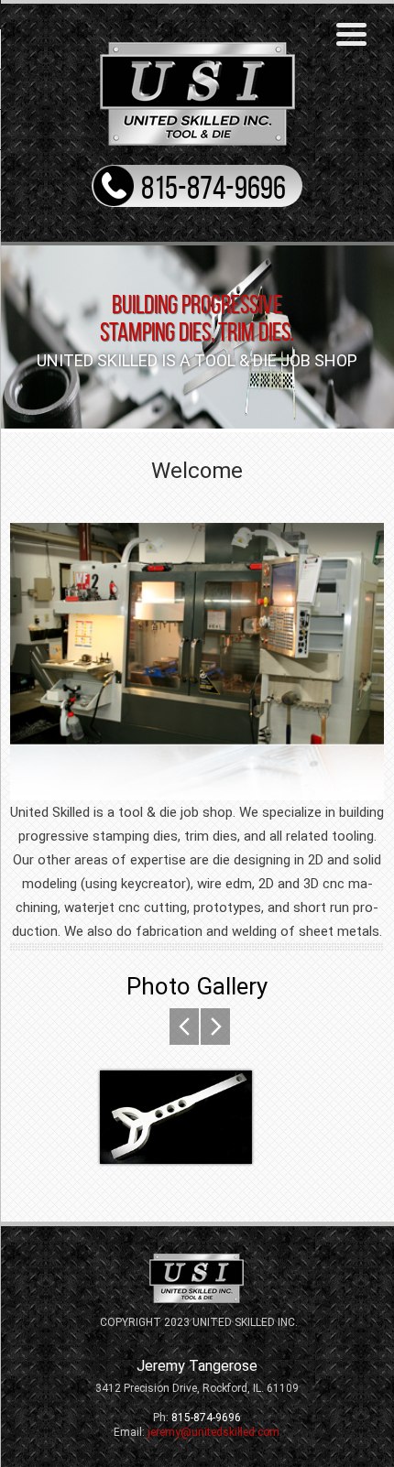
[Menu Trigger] (352, 32)
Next (184, 1026)
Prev (215, 1026)
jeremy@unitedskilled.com (213, 1432)
